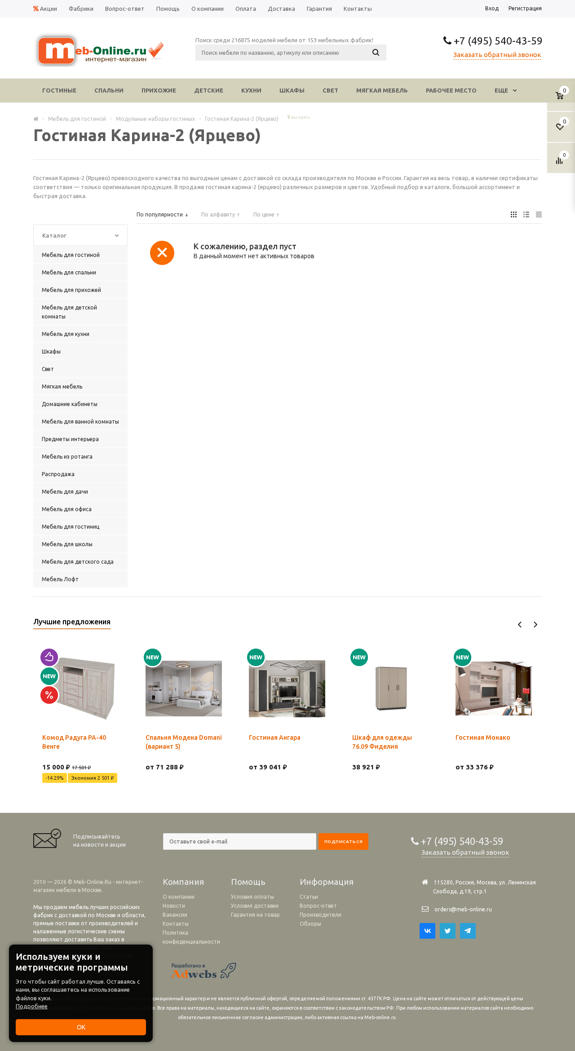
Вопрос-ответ (318, 906)
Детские (208, 90)
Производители (320, 915)
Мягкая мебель (382, 90)
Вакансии (175, 915)
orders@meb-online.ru (463, 909)
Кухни (251, 90)
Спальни (109, 90)
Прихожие (159, 90)
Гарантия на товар (255, 915)
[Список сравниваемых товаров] (560, 164)
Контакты (176, 924)
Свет (330, 90)
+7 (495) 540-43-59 (497, 40)
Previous (519, 624)
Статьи (309, 897)
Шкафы (292, 90)
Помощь (248, 882)
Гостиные (59, 90)
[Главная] (35, 118)
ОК (81, 1027)
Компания (183, 882)
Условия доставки (255, 906)
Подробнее (32, 1006)
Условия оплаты (252, 897)
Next (535, 624)
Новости (174, 906)
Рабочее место (451, 90)
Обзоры (310, 924)
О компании (179, 897)
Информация (327, 882)
